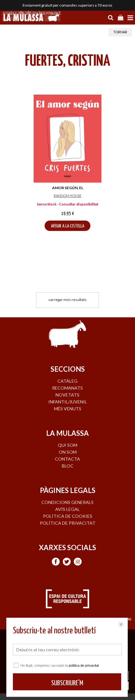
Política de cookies (67, 516)
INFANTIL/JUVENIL (67, 401)
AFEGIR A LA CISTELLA (67, 226)
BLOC (67, 465)
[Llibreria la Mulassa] (31, 17)
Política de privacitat (67, 523)
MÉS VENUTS (67, 408)
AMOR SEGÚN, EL (67, 187)
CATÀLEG (67, 381)
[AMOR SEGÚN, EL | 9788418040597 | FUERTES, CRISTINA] (67, 139)
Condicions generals (67, 502)
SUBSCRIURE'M (67, 683)
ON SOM (68, 452)
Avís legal (67, 509)
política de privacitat (84, 665)
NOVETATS (67, 394)
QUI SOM (67, 445)
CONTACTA (67, 459)
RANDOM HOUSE (67, 196)
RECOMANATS (67, 388)
